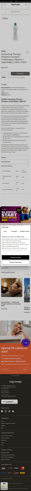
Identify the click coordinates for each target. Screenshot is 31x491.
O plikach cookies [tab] (24, 231)
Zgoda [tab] (5, 231)
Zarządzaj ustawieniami (15, 262)
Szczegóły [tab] (14, 231)
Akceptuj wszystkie (15, 257)
